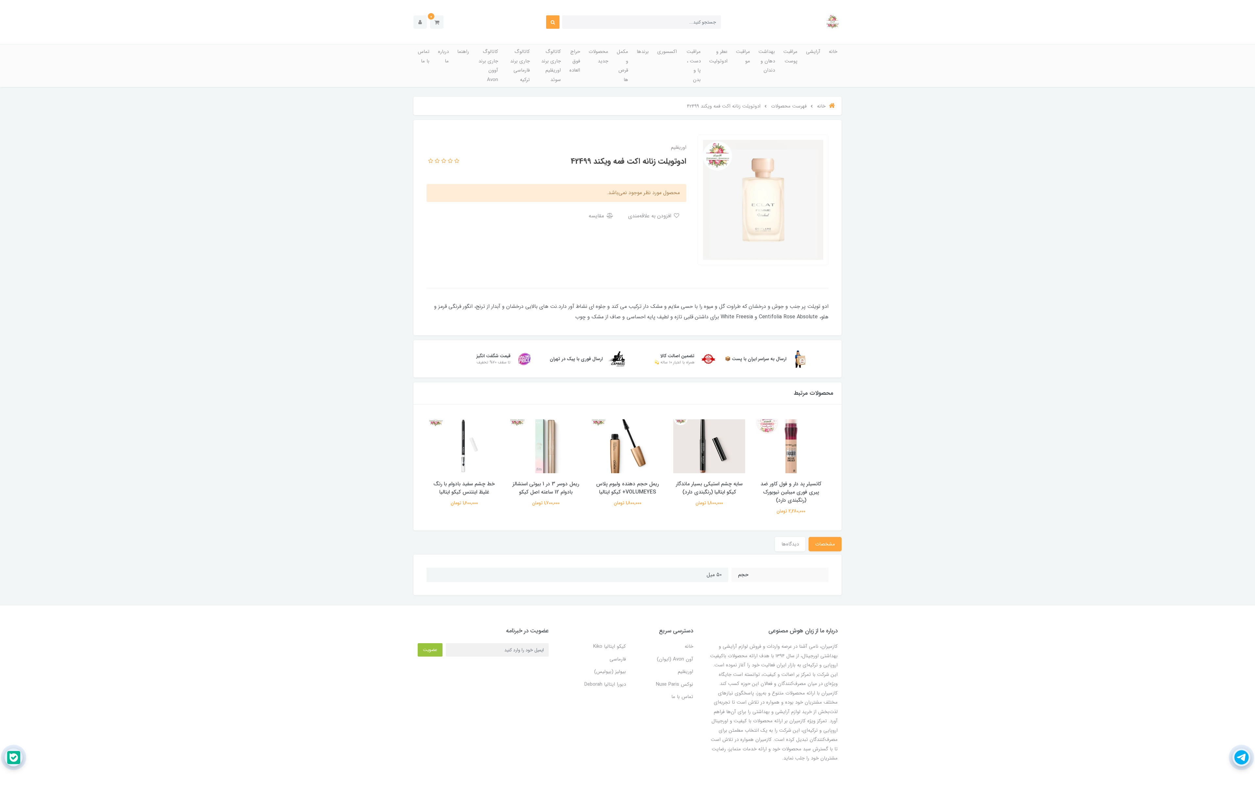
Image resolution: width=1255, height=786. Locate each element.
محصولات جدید (598, 56)
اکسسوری (667, 52)
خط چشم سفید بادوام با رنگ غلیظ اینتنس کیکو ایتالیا (464, 488)
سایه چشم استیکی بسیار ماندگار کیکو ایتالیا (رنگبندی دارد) (709, 488)
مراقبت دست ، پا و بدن (694, 66)
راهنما (463, 52)
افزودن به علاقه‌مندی (650, 216)
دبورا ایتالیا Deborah (605, 684)
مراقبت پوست (790, 56)
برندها (643, 52)
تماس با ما (423, 56)
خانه (833, 52)
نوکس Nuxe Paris (674, 684)
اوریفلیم (685, 672)
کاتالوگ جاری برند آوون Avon (488, 66)
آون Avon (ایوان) (675, 659)
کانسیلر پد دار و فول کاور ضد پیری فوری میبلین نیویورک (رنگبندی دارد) (791, 492)
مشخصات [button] (825, 544)
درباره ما (443, 56)
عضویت (430, 649)
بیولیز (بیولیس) (610, 672)
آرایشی (813, 52)
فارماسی (618, 659)
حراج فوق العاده (574, 61)
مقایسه (597, 216)
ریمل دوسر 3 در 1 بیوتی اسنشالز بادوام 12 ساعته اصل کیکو (545, 488)
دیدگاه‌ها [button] (790, 544)
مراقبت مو (743, 56)
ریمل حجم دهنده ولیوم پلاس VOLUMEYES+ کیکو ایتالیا (627, 488)
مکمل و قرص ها (622, 66)
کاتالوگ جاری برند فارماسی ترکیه (520, 66)
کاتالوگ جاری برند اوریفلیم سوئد (551, 66)
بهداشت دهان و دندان (767, 61)
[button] (436, 22)
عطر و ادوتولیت (718, 56)
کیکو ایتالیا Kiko (609, 646)
